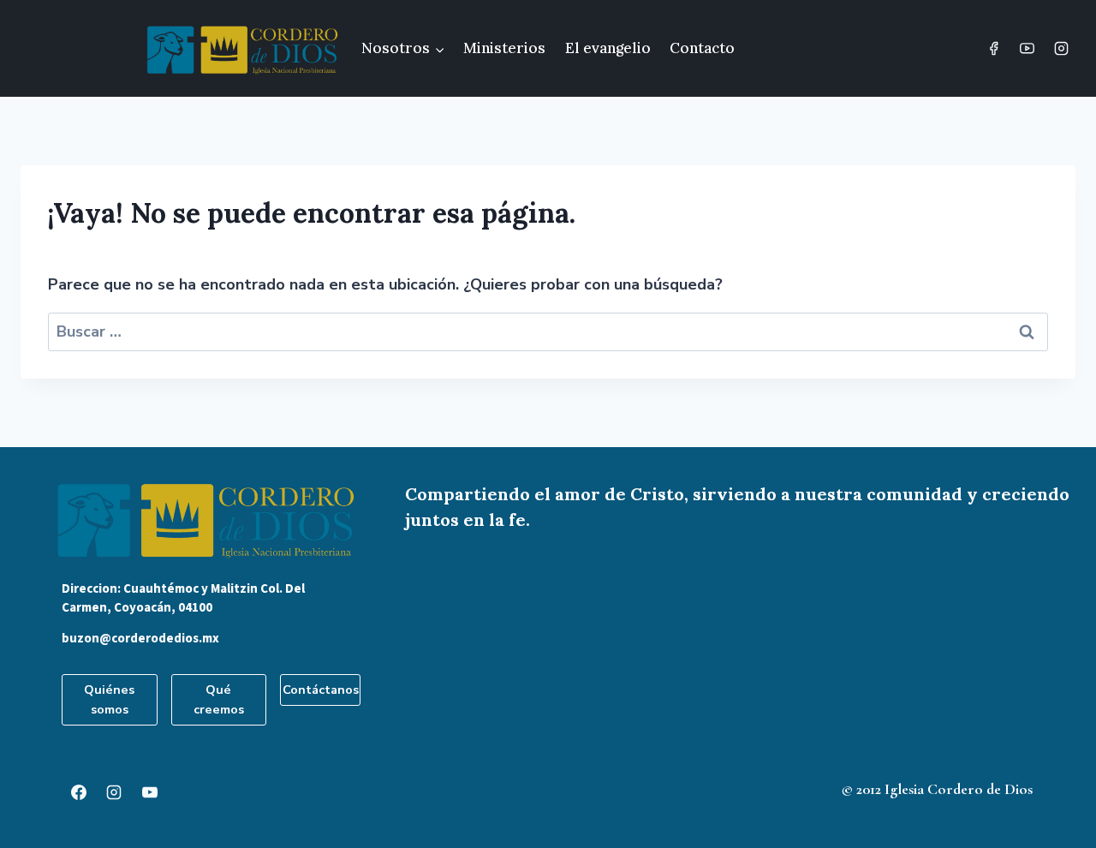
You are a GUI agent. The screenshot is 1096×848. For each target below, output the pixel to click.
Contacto (702, 48)
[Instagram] (1060, 48)
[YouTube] (1027, 48)
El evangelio (608, 48)
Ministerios (504, 48)
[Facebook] (994, 48)
